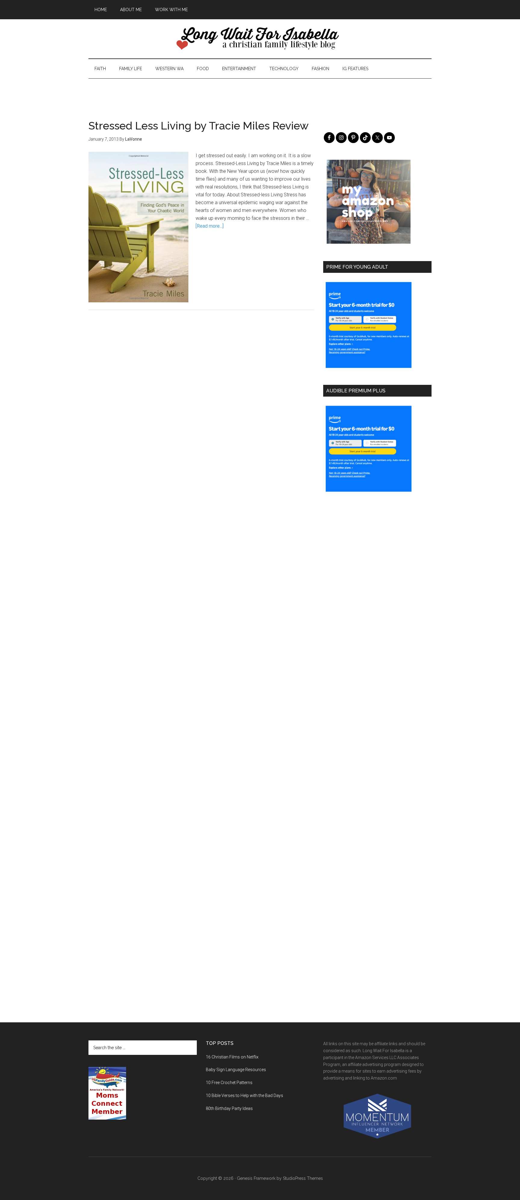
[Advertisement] (260, 92)
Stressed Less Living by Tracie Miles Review (198, 125)
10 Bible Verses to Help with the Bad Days (244, 1095)
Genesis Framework (256, 1178)
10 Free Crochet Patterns (229, 1082)
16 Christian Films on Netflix (232, 1057)
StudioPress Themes (303, 1178)
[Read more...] (210, 226)
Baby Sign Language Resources (236, 1069)
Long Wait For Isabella (260, 38)
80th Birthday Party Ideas (229, 1108)
